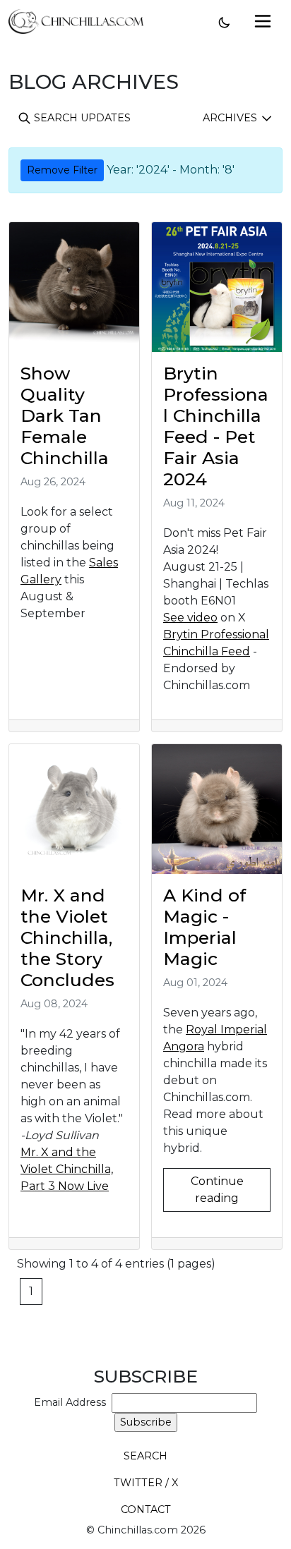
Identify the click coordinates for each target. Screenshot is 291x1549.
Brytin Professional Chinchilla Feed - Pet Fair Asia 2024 (215, 426)
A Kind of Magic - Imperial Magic (204, 927)
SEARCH (145, 1456)
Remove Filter (62, 170)
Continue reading (217, 1189)
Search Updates (81, 117)
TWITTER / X (146, 1482)
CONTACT (146, 1509)
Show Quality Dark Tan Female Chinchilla (64, 415)
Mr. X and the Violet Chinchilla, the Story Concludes (67, 937)
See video (190, 617)
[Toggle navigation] (263, 21)
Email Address (73, 1402)
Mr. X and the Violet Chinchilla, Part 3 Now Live (66, 1169)
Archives (231, 117)
